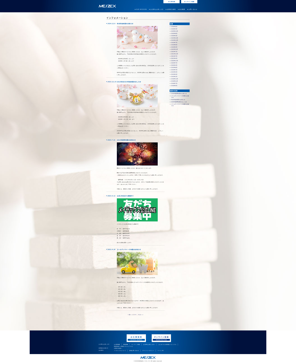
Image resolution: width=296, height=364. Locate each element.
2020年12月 (174, 60)
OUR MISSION (141, 9)
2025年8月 (174, 33)
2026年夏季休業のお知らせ (179, 93)
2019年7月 (174, 69)
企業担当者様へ (118, 348)
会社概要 (182, 9)
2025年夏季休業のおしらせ (179, 101)
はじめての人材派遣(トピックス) (167, 344)
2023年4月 (174, 47)
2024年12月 (174, 38)
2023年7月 (174, 42)
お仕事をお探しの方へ (149, 344)
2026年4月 (174, 29)
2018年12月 (174, 78)
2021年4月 (174, 58)
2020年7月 (174, 63)
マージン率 (161, 350)
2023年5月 (174, 44)
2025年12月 (174, 31)
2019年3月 (174, 74)
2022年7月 (174, 51)
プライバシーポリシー (148, 350)
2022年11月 (174, 49)
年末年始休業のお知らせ (178, 99)
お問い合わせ (193, 9)
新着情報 (125, 344)
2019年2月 (174, 76)
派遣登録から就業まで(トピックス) (123, 346)
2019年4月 (174, 72)
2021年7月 (174, 56)
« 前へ (130, 314)
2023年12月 (174, 40)
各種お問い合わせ (134, 350)
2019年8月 (174, 67)
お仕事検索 (117, 344)
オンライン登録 (136, 344)
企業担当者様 (171, 9)
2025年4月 (174, 35)
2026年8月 (174, 26)
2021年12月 (174, 53)
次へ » (141, 314)
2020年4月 (174, 65)
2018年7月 (174, 83)
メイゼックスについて (120, 350)
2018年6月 (174, 85)
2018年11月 (174, 81)
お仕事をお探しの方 (156, 9)
